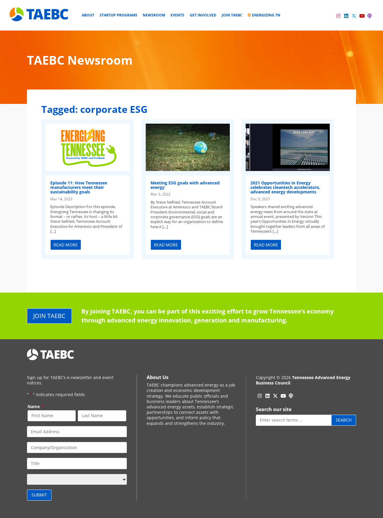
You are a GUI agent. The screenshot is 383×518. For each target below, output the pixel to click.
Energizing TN (265, 15)
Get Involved (203, 15)
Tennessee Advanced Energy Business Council (303, 380)
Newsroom (154, 15)
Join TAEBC (232, 15)
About (88, 15)
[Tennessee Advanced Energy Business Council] (39, 16)
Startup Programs (118, 15)
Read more (66, 245)
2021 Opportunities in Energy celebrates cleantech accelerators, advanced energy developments (285, 187)
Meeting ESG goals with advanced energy (185, 185)
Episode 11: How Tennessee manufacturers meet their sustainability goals (78, 187)
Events (177, 15)
